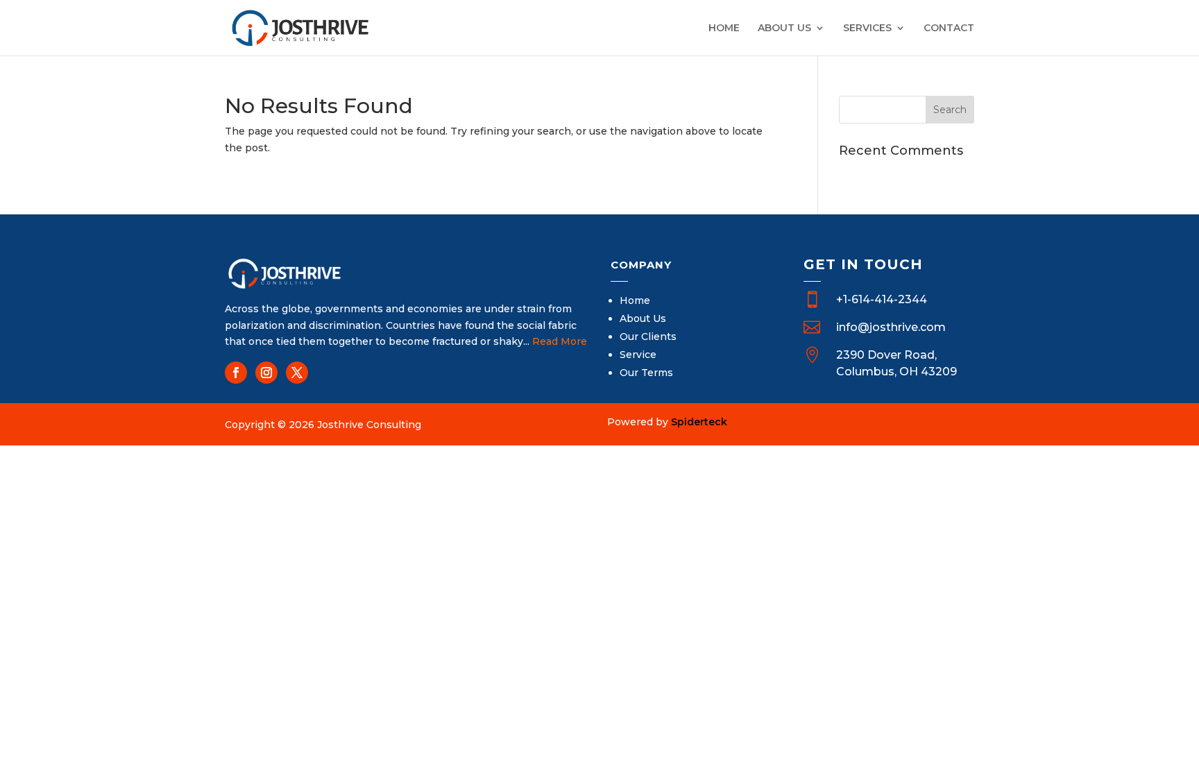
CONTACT (949, 28)
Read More (559, 341)
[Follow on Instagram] (266, 372)
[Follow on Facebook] (236, 372)
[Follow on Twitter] (297, 372)
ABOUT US (784, 28)
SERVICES (867, 28)
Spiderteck (699, 422)
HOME (724, 28)
